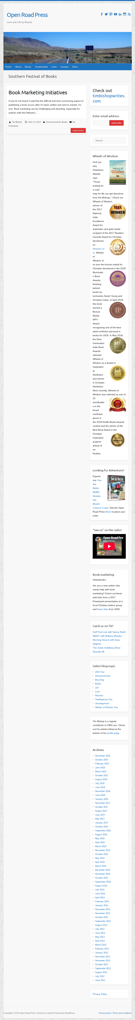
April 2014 (100, 897)
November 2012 (102, 960)
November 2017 (102, 803)
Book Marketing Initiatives (38, 92)
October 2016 (101, 826)
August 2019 (101, 779)
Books (28, 66)
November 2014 (102, 874)
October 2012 (101, 964)
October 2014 (101, 878)
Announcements (53, 122)
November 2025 (102, 756)
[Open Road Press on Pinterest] (111, 14)
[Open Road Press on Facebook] (101, 14)
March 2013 (100, 945)
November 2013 (102, 913)
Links (54, 66)
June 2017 (100, 815)
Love (97, 691)
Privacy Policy (100, 994)
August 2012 (101, 972)
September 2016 (103, 830)
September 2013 (103, 921)
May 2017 (100, 819)
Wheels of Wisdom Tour (106, 707)
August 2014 (101, 885)
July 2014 (99, 889)
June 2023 (100, 767)
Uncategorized (102, 703)
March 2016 (100, 846)
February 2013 (102, 948)
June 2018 (100, 795)
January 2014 (101, 905)
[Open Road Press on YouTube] (115, 14)
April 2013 (100, 941)
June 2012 (100, 980)
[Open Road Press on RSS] (129, 14)
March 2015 (100, 866)
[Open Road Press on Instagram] (124, 14)
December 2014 (102, 870)
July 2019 (99, 783)
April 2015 (100, 862)
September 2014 (103, 882)
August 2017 (101, 811)
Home (8, 66)
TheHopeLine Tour (103, 699)
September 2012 (103, 968)
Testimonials (41, 66)
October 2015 (101, 854)
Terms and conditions (122, 1013)
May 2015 (100, 858)
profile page (113, 733)
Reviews (99, 695)
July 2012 (99, 976)
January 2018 (101, 799)
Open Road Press (27, 14)
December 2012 (102, 956)
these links (102, 609)
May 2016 (100, 838)
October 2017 (101, 807)
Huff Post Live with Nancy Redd (109, 632)
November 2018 (102, 791)
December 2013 (102, 909)
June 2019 (100, 787)
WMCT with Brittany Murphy (107, 636)
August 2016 (101, 834)
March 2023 (100, 771)
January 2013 (101, 952)
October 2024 (101, 759)
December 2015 (102, 850)
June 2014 (100, 893)
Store (75, 66)
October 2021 (101, 775)
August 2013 (101, 925)
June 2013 (100, 933)
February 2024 (102, 763)
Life (97, 687)
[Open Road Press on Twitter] (106, 14)
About (18, 66)
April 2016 (100, 842)
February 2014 (102, 901)
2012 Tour (100, 672)
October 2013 (101, 917)
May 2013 (100, 937)
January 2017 (101, 822)
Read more (78, 130)
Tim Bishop (17, 122)
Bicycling (99, 680)
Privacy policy (105, 1013)
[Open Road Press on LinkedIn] (120, 14)
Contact (64, 66)
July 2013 (99, 929)
